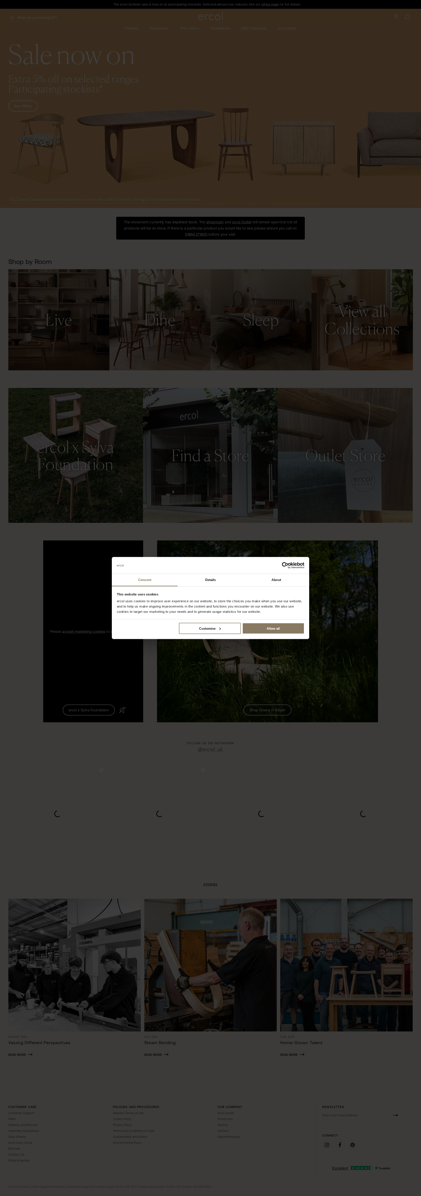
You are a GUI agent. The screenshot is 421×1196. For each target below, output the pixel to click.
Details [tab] (210, 580)
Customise (207, 628)
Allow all (273, 628)
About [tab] (276, 580)
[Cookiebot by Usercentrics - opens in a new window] (285, 565)
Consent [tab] (144, 580)
